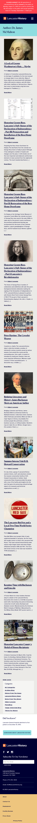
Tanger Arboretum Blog (13, 708)
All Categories (10, 687)
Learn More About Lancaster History (17, 732)
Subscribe (7, 765)
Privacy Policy (17, 820)
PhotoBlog (8, 705)
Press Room (6, 816)
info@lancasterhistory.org (14, 785)
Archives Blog (9, 690)
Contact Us (6, 801)
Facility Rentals (8, 811)
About (5, 797)
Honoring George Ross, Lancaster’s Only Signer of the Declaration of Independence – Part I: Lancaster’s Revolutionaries (18, 271)
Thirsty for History (11, 710)
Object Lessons (12, 71)
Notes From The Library (13, 699)
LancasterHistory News (13, 696)
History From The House (13, 693)
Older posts (7, 680)
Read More (8, 92)
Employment (7, 806)
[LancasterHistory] (15, 21)
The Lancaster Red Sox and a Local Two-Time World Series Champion (17, 525)
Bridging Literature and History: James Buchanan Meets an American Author (16, 400)
